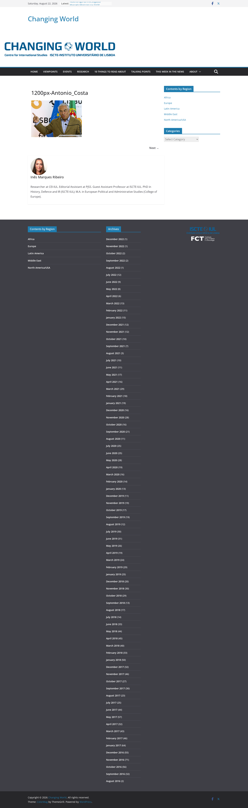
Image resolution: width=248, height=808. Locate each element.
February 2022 (114, 310)
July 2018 (111, 617)
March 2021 (112, 388)
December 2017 (115, 667)
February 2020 (114, 481)
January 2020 (113, 488)
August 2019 (113, 524)
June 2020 (111, 453)
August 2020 (113, 438)
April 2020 (112, 467)
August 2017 (113, 695)
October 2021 (114, 339)
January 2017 (113, 745)
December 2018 (115, 581)
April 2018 (112, 638)
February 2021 (114, 396)
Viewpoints (50, 71)
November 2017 (115, 674)
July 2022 (111, 274)
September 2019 (115, 517)
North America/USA (175, 119)
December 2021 (115, 324)
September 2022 (115, 260)
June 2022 (111, 281)
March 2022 (112, 303)
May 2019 (111, 545)
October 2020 (114, 424)
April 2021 (112, 381)
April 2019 (112, 552)
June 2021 (111, 367)
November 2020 (115, 417)
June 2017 (111, 709)
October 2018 (114, 595)
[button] (199, 71)
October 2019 (114, 510)
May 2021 (111, 374)
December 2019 (115, 495)
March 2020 (112, 474)
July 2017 (111, 702)
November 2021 (115, 331)
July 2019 (111, 531)
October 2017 (114, 681)
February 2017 (114, 738)
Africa (167, 97)
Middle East (170, 114)
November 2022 (115, 246)
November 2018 (115, 588)
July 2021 (111, 360)
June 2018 (111, 624)
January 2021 (113, 403)
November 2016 (115, 759)
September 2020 (115, 431)
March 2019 (112, 560)
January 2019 (113, 574)
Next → (154, 148)
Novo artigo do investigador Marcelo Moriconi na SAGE (85, 5)
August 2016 (113, 781)
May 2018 (111, 631)
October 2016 (114, 766)
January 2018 (113, 659)
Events (67, 71)
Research (83, 71)
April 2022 (112, 296)
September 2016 (115, 774)
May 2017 (111, 717)
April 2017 (112, 724)
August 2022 (113, 267)
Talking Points (140, 71)
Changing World (53, 18)
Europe (168, 103)
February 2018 (114, 652)
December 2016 (115, 752)
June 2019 (111, 538)
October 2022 (114, 253)
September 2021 (115, 346)
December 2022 (115, 239)
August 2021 (113, 353)
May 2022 (111, 289)
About (193, 71)
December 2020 (115, 410)
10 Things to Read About (110, 71)
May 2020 (111, 460)
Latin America (172, 108)
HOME (34, 71)
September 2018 (115, 602)
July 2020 (111, 445)
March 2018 (112, 645)
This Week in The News (170, 71)
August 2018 (113, 610)
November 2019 (115, 503)
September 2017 (115, 688)
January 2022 (113, 317)
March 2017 (112, 731)
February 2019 (114, 567)
